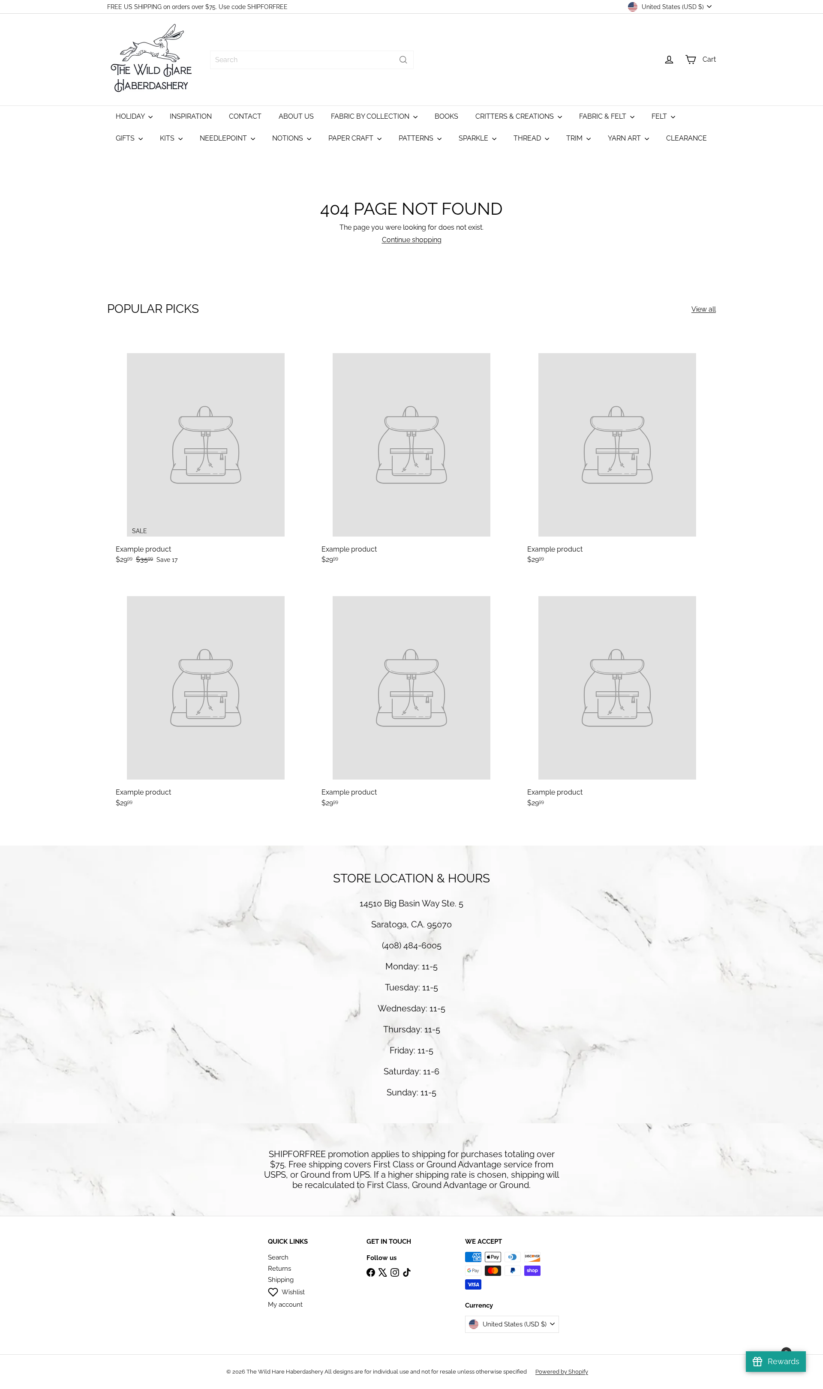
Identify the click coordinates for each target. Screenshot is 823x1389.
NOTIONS (288, 138)
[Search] (403, 60)
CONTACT (245, 116)
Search (278, 1257)
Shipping (281, 1280)
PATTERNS (417, 138)
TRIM (575, 138)
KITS (168, 138)
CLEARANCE (686, 138)
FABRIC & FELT (603, 116)
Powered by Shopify (561, 1371)
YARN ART (625, 138)
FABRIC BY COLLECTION (371, 116)
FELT (660, 116)
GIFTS (126, 138)
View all (703, 309)
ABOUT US (296, 116)
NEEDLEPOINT (224, 138)
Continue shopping (412, 240)
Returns (279, 1268)
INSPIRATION (191, 116)
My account (285, 1304)
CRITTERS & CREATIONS (515, 116)
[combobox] (312, 60)
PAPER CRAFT (351, 138)
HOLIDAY (131, 116)
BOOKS (446, 116)
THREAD (528, 138)
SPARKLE (474, 138)
